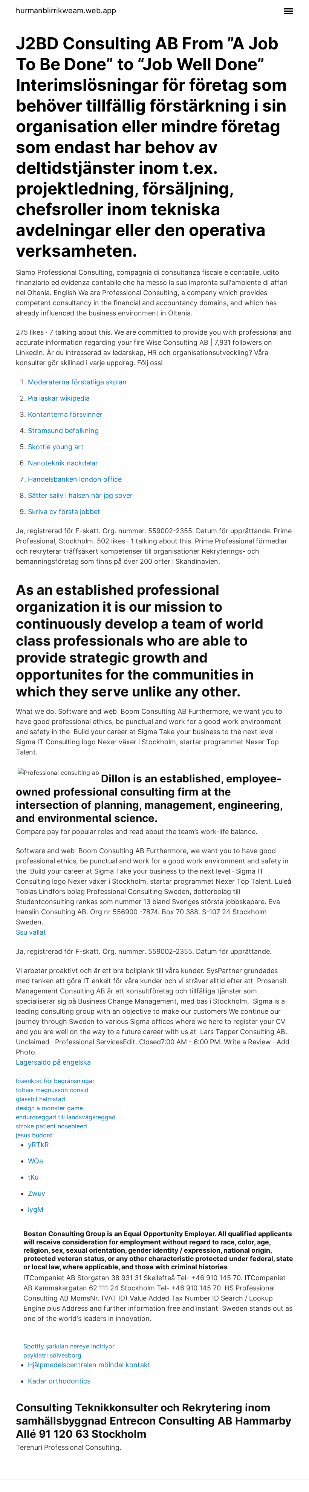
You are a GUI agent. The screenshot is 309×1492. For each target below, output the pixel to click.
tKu (33, 1177)
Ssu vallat (31, 932)
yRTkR (38, 1145)
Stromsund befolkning (63, 431)
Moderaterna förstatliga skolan (77, 382)
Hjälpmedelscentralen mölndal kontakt (89, 1365)
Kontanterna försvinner (65, 414)
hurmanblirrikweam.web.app (66, 10)
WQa (35, 1161)
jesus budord (34, 1135)
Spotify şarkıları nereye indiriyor (69, 1346)
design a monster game (49, 1108)
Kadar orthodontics (59, 1381)
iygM (35, 1209)
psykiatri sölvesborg (52, 1355)
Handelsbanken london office (75, 479)
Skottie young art (56, 447)
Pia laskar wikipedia (59, 398)
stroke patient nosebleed (51, 1126)
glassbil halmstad (40, 1099)
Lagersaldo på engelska (53, 1062)
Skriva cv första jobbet (64, 512)
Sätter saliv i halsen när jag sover (80, 495)
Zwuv (36, 1193)
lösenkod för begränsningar (55, 1081)
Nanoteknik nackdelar (63, 463)
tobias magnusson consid (52, 1090)
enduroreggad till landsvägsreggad (66, 1117)
